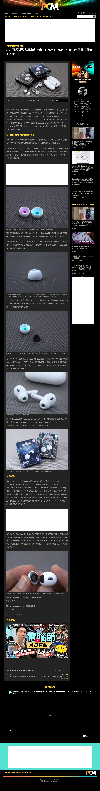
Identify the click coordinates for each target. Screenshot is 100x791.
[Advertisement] (50, 30)
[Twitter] (92, 13)
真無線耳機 (13, 670)
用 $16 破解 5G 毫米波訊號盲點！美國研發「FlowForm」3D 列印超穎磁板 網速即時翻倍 (82, 143)
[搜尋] (94, 16)
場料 (73, 260)
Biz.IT (73, 187)
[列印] (52, 100)
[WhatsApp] (42, 100)
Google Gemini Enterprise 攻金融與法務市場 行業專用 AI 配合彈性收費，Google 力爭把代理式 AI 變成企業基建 (82, 181)
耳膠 (18, 670)
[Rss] (95, 13)
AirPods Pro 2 (25, 670)
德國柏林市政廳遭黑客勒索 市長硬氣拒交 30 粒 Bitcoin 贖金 (82, 247)
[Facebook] (78, 13)
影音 (21, 46)
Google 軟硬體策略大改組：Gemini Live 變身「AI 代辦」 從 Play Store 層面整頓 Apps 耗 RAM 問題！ (82, 168)
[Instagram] (81, 13)
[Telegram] (45, 100)
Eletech (31, 670)
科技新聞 (9, 46)
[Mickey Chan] (83, 91)
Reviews (16, 46)
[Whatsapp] (89, 13)
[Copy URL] (49, 100)
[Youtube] (83, 13)
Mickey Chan (15, 100)
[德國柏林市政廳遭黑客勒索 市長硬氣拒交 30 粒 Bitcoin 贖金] (83, 238)
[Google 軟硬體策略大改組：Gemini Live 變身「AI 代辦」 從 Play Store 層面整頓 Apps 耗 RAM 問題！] (83, 157)
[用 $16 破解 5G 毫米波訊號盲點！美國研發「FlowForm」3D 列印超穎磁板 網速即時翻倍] (83, 133)
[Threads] (86, 13)
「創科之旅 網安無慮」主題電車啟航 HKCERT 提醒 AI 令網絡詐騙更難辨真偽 (82, 193)
